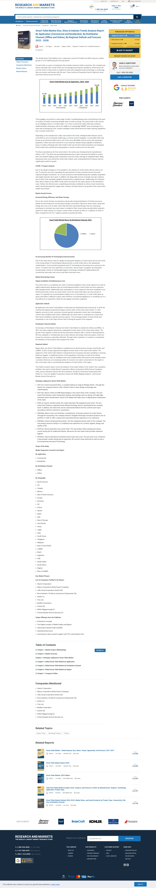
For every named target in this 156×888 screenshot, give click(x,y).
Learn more (55, 884)
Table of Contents (22, 62)
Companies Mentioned (24, 65)
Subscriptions (91, 859)
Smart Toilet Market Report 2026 (57, 763)
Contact (109, 850)
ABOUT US (104, 1)
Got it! (140, 884)
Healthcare (19, 21)
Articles (128, 859)
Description (20, 59)
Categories (90, 850)
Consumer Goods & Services (116, 21)
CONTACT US (114, 1)
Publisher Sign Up (131, 850)
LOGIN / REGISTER (136, 1)
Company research (93, 853)
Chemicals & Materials (44, 21)
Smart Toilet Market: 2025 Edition (58, 775)
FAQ (123, 1)
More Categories (128, 21)
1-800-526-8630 (101, 9)
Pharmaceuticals (32, 21)
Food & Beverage (104, 21)
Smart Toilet (41, 733)
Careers (70, 853)
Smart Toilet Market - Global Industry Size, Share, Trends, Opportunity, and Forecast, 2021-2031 (80, 750)
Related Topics (21, 68)
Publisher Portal (130, 853)
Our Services (138, 21)
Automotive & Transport (84, 21)
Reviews (70, 856)
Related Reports (21, 71)
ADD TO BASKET (124, 50)
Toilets (66, 733)
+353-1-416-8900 (116, 7)
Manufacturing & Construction (56, 21)
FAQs (107, 853)
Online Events (129, 856)
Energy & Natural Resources (70, 21)
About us (71, 850)
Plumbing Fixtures (54, 733)
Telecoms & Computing (95, 21)
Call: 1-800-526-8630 (125, 72)
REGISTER (129, 838)
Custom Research (92, 856)
